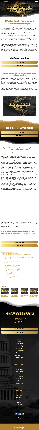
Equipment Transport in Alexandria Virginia (10, 253)
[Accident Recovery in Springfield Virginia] (34, 291)
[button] (1, 293)
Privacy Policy (21, 421)
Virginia (19, 153)
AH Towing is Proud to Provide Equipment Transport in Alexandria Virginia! (17, 254)
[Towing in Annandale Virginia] (24, 291)
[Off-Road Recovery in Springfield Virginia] (14, 291)
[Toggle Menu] (36, 2)
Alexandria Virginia (6, 79)
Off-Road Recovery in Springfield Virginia (14, 296)
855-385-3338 (33, 91)
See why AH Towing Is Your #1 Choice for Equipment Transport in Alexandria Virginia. (20, 256)
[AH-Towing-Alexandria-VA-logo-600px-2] (19, 312)
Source (2, 193)
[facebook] (18, 418)
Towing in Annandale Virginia (24, 296)
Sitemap (17, 421)
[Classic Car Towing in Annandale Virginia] (5, 291)
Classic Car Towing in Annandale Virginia (4, 296)
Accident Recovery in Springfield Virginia (34, 296)
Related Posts (6, 262)
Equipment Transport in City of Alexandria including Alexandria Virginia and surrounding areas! (19, 258)
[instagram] (20, 418)
